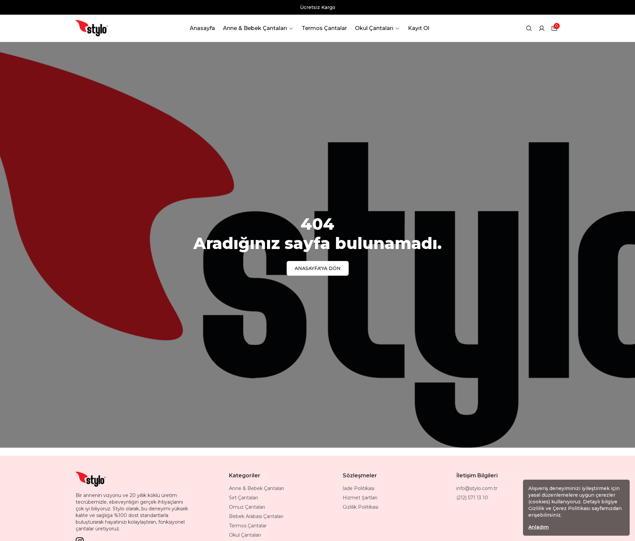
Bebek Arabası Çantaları (256, 516)
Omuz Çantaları (247, 507)
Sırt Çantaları (243, 498)
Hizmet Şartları (360, 498)
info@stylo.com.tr (476, 488)
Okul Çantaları (245, 535)
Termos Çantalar (248, 526)
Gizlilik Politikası (360, 507)
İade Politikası (358, 488)
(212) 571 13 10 (472, 498)
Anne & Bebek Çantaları (256, 488)
